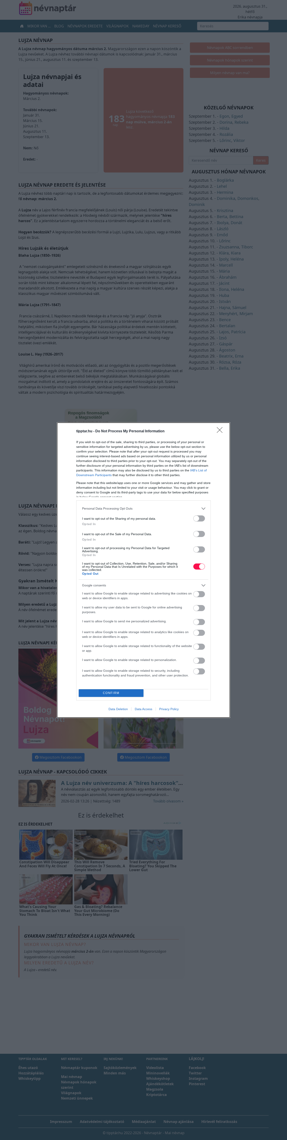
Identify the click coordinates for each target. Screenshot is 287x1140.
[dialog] (143, 570)
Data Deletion (118, 709)
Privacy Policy (169, 709)
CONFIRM (111, 693)
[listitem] (143, 508)
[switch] (199, 518)
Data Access (143, 709)
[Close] (221, 431)
